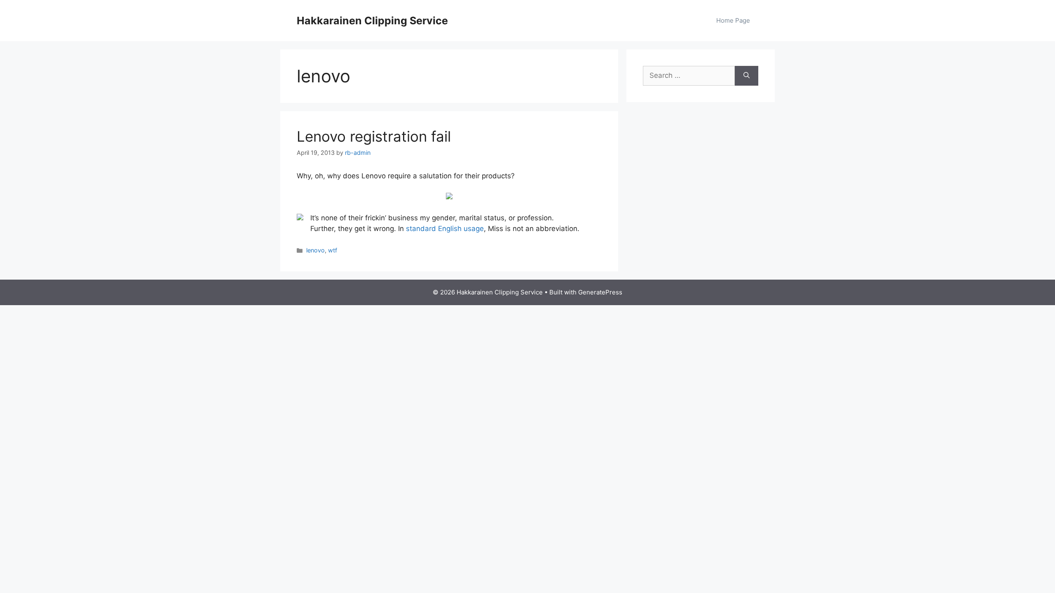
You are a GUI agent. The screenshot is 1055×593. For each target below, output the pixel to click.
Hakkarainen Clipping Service (372, 20)
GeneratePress (600, 292)
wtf (332, 250)
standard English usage (445, 228)
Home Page (733, 20)
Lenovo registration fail (374, 136)
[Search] (746, 76)
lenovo (315, 250)
